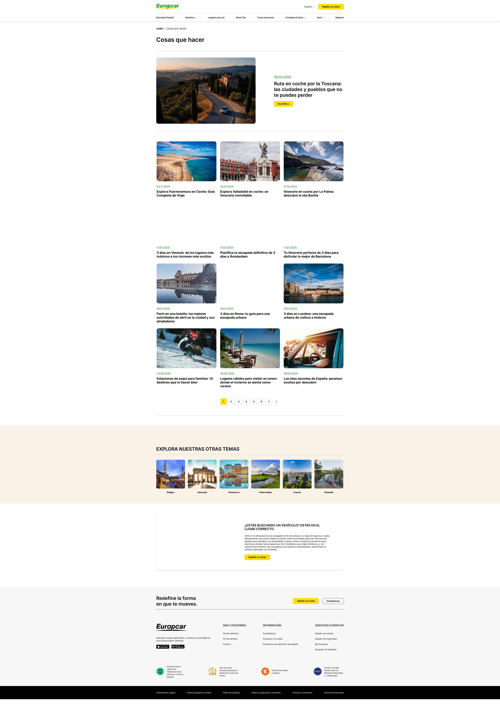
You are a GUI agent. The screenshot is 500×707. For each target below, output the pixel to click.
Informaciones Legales (165, 693)
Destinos (189, 17)
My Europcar (321, 644)
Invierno (227, 644)
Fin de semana (230, 638)
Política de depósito (231, 693)
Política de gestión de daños (199, 693)
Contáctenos (333, 601)
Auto (319, 17)
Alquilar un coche (331, 6)
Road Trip (241, 17)
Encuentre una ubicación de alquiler (280, 644)
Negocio (339, 17)
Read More (283, 103)
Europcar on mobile (272, 638)
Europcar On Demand (325, 649)
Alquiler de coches (324, 633)
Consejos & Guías (294, 17)
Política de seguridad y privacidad (266, 693)
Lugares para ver (216, 17)
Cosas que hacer (265, 17)
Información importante (334, 693)
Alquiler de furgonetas (326, 638)
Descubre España (165, 17)
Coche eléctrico (231, 633)
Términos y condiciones (302, 693)
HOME (160, 28)
